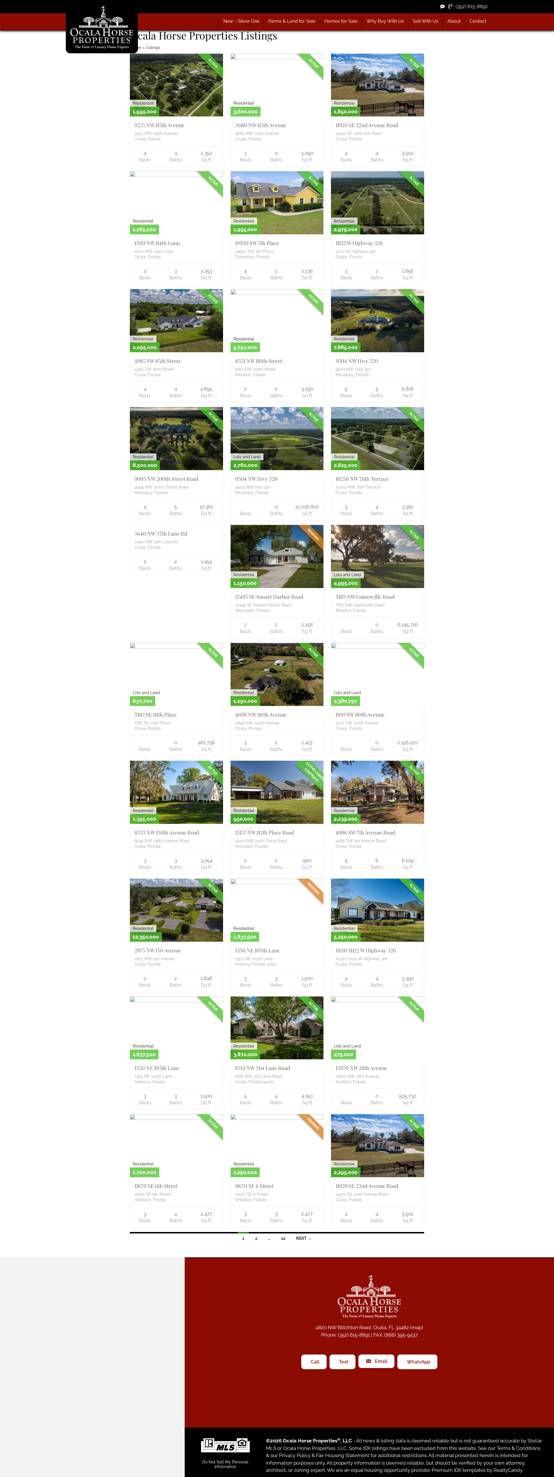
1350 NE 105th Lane (257, 950)
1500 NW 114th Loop (157, 243)
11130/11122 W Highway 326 (366, 950)
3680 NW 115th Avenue (260, 125)
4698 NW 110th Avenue (261, 714)
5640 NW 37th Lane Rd (160, 533)
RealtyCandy (507, 1470)
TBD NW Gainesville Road (365, 596)
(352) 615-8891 (470, 6)
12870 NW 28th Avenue (361, 1068)
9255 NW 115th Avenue (159, 125)
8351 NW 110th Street (258, 360)
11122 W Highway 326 (359, 243)
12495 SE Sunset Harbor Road (269, 596)
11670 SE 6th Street (156, 1185)
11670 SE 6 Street (254, 1185)
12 (283, 1238)
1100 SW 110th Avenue (360, 714)
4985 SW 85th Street (157, 360)
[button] (292, 21)
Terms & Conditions (518, 1448)
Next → (304, 1238)
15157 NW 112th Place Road (264, 832)
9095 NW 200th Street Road (166, 478)
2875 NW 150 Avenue (157, 950)
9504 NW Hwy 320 (357, 360)
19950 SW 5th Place (257, 243)
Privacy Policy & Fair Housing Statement (324, 1456)
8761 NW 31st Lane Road (262, 1068)
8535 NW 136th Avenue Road (166, 832)
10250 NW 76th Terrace (362, 478)
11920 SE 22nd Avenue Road (367, 125)
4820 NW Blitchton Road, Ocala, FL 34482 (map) (369, 1327)
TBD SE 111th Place (155, 714)
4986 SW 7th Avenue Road (365, 832)
